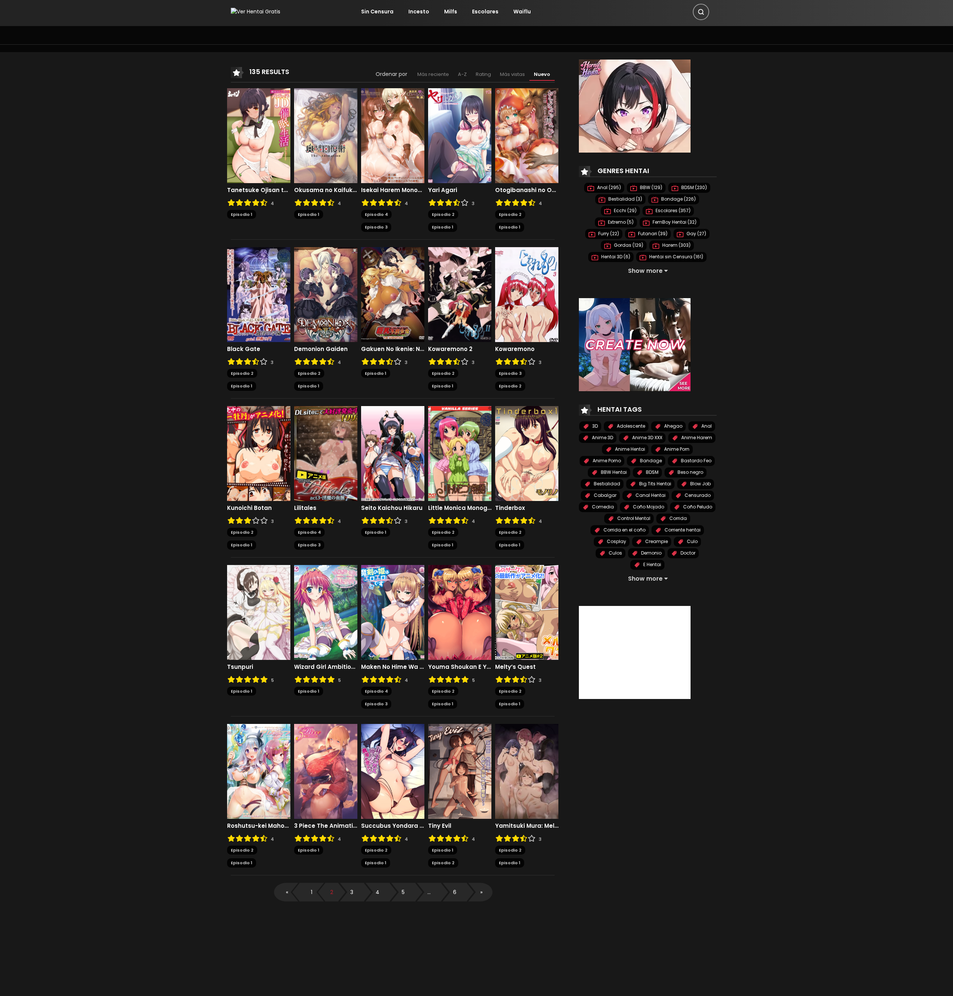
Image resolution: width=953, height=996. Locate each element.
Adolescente (630, 426)
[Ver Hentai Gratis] (255, 11)
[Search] (701, 12)
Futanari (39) (652, 233)
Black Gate (243, 349)
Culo (692, 541)
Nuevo (542, 74)
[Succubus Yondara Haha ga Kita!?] (392, 771)
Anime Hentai (629, 449)
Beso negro (689, 472)
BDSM (652, 472)
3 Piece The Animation (325, 826)
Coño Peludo (697, 507)
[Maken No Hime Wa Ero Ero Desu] (392, 612)
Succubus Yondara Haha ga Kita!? (392, 826)
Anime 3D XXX (646, 437)
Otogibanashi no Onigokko (526, 190)
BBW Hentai (613, 472)
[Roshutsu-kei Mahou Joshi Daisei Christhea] (258, 771)
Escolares (485, 11)
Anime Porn (676, 449)
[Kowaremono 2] (459, 294)
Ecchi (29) (625, 210)
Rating (483, 74)
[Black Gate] (258, 294)
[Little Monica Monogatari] (459, 453)
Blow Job (700, 484)
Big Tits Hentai (654, 484)
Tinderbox (510, 508)
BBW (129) (650, 187)
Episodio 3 (376, 227)
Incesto (418, 11)
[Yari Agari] (459, 135)
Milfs (450, 11)
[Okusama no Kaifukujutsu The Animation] (325, 135)
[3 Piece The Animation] (325, 771)
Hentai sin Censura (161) (675, 256)
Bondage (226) (678, 199)
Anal (706, 426)
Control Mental (633, 518)
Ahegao (672, 426)
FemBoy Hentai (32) (674, 222)
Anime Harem (696, 437)
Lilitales (305, 508)
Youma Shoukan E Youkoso (459, 667)
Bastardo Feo (695, 460)
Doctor (687, 553)
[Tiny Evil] (459, 771)
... (429, 892)
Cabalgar (604, 495)
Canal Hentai (650, 495)
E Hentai (651, 564)
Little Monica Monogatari (459, 508)
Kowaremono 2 (450, 349)
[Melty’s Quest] (526, 612)
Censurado (697, 495)
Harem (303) (676, 245)
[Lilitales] (325, 453)
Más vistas (512, 74)
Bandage (650, 460)
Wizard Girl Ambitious (325, 667)
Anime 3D (602, 437)
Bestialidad (606, 484)
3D (594, 426)
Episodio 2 (443, 214)
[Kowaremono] (526, 294)
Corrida (677, 518)
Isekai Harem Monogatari (392, 190)
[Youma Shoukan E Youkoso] (459, 612)
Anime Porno (606, 460)
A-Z (462, 74)
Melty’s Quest (515, 667)
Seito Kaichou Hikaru (392, 508)
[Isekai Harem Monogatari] (392, 135)
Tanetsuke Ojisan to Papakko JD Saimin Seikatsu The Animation (258, 190)
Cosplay (616, 541)
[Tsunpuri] (258, 612)
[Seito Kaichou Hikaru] (392, 453)
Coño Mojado (648, 507)
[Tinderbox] (526, 453)
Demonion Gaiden (321, 349)
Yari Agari (442, 190)
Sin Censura (377, 11)
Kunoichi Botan (249, 508)
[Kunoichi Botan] (258, 453)
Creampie (656, 541)
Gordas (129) (628, 245)
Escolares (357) (672, 210)
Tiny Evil (439, 826)
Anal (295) (608, 187)
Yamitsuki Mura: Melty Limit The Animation (526, 826)
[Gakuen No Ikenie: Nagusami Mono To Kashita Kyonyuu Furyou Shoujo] (392, 294)
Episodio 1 (241, 214)
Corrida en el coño (624, 530)
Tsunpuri (240, 667)
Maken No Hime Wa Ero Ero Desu (392, 667)
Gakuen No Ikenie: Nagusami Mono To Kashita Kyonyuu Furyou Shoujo (392, 349)
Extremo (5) (620, 222)
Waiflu (522, 11)
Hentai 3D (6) (615, 256)
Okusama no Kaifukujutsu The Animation (325, 190)
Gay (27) (695, 233)
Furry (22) (608, 233)
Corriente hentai (682, 530)
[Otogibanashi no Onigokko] (526, 135)
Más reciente (433, 74)
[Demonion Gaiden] (325, 294)
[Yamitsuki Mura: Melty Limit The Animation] (526, 771)
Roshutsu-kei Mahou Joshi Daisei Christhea (258, 826)
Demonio (651, 553)
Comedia (602, 507)
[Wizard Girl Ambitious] (325, 612)
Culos (615, 553)
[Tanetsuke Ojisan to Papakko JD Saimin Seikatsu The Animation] (258, 135)
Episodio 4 (376, 214)
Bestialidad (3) (624, 199)
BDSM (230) (693, 187)
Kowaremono (515, 349)
